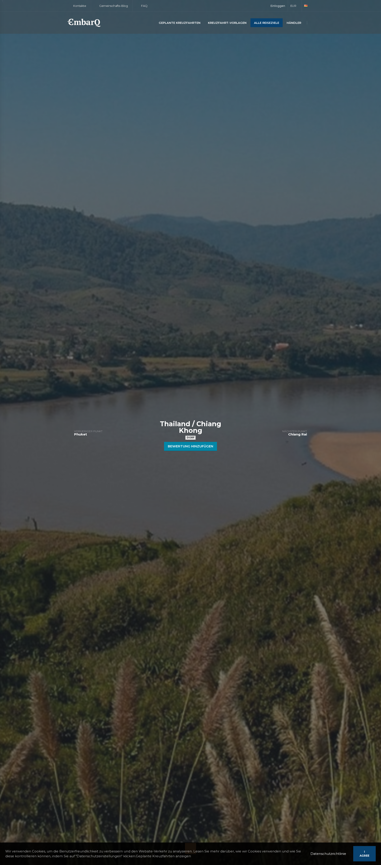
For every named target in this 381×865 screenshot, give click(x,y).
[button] (295, 6)
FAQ (144, 6)
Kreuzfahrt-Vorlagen (227, 22)
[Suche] (312, 23)
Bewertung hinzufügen (190, 446)
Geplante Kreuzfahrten (179, 22)
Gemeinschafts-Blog (113, 6)
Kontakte (79, 6)
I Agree (364, 853)
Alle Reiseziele (266, 22)
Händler (294, 22)
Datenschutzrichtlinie (328, 854)
